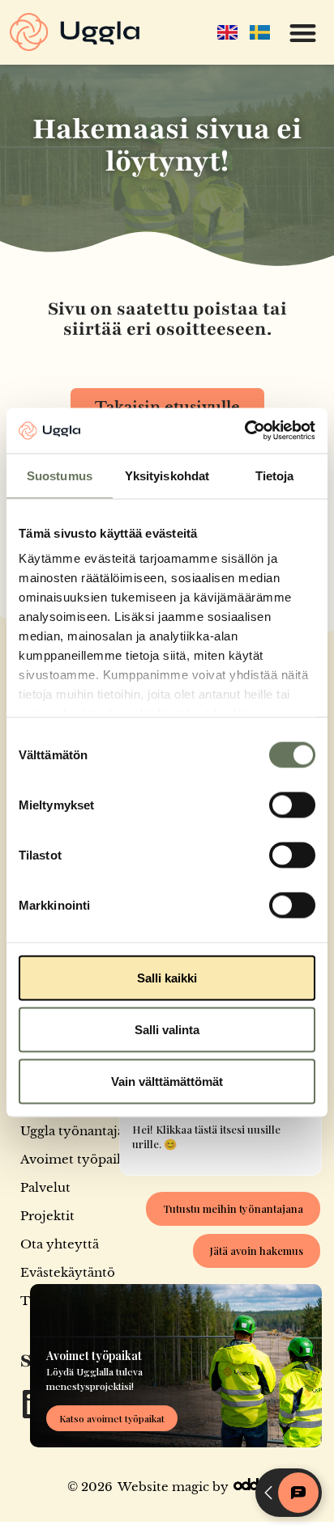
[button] (303, 32)
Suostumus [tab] (59, 475)
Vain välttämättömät (167, 1081)
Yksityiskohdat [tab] (167, 475)
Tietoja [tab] (274, 475)
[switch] (292, 804)
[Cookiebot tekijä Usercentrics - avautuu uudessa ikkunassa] (244, 430)
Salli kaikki (167, 977)
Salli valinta (167, 1029)
